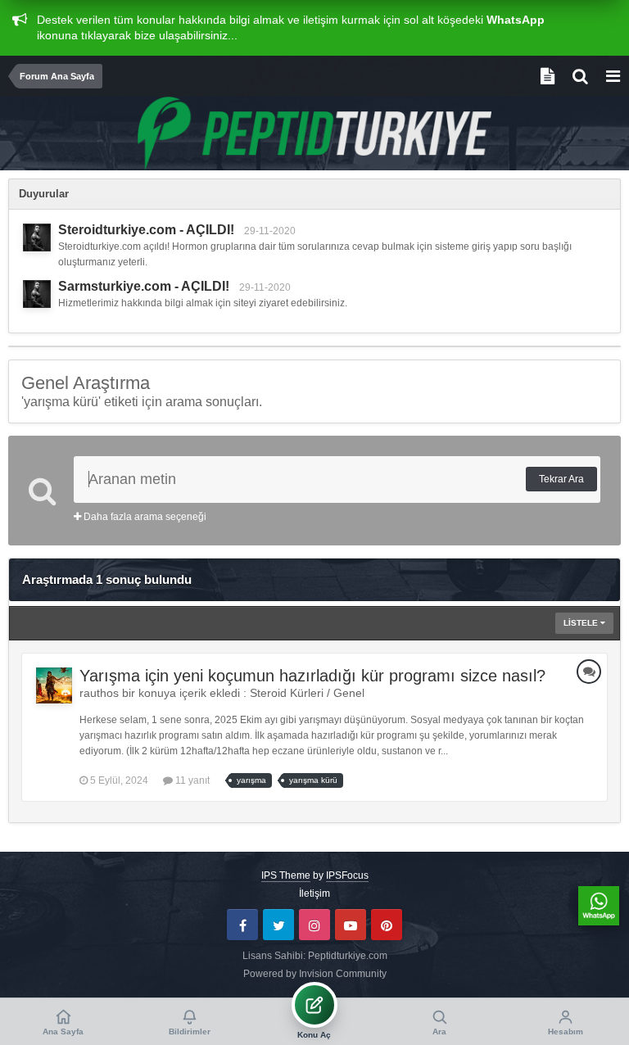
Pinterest (386, 924)
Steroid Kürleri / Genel (307, 692)
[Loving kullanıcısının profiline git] (37, 237)
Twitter (278, 924)
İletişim (314, 893)
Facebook (242, 924)
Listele (581, 622)
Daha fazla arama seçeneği (143, 516)
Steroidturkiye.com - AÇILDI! (146, 230)
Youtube (350, 924)
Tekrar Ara (561, 479)
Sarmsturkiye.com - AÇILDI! (143, 286)
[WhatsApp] (598, 905)
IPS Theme (285, 875)
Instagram (314, 924)
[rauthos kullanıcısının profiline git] (54, 685)
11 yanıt (191, 780)
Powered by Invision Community (315, 973)
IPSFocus (347, 875)
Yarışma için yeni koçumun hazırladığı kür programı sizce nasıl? (312, 676)
